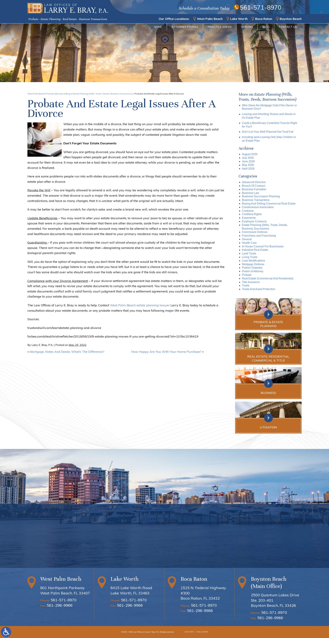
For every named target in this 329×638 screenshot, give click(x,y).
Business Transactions (256, 199)
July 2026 (248, 157)
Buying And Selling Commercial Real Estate (269, 203)
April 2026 (248, 168)
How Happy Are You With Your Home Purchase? (166, 352)
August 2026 (249, 154)
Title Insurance (251, 282)
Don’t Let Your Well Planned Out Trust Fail (267, 131)
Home (158, 26)
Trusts (245, 285)
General (247, 239)
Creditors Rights (252, 214)
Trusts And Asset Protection (258, 289)
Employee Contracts (254, 221)
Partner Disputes (252, 267)
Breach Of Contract (253, 185)
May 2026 (248, 165)
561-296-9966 (59, 605)
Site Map (189, 632)
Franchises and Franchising (259, 235)
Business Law (250, 192)
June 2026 (248, 161)
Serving (247, 26)
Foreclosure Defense (254, 232)
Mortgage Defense (253, 264)
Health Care (249, 242)
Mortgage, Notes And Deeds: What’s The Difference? (67, 352)
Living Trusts (249, 257)
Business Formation (254, 189)
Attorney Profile (185, 26)
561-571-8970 (260, 7)
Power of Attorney (252, 271)
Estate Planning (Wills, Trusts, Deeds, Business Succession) (102, 93)
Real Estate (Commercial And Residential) (267, 278)
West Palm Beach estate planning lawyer (140, 305)
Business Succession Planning (261, 196)
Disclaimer (202, 632)
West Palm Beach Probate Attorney (45, 93)
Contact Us (288, 26)
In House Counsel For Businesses (263, 246)
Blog (266, 26)
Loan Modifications (253, 260)
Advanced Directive (254, 182)
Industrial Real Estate (255, 249)
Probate (247, 274)
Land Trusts (249, 253)
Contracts (248, 210)
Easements (249, 217)
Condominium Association (258, 207)
